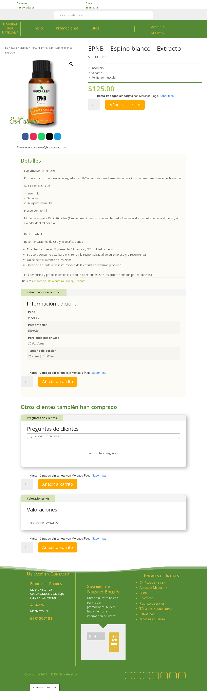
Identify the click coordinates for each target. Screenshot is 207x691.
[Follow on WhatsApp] (41, 136)
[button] (71, 64)
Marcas (24, 47)
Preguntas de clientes (42, 418)
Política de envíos (152, 603)
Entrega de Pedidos (46, 583)
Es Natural (11, 47)
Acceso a (157, 26)
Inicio (38, 28)
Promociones (67, 28)
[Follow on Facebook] (25, 136)
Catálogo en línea (152, 582)
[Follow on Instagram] (33, 136)
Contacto (90, 3)
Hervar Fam (37, 47)
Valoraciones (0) (38, 498)
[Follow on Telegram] (57, 136)
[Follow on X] (49, 136)
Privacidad (147, 613)
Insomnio (40, 281)
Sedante (80, 281)
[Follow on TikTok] (173, 675)
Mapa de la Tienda (152, 619)
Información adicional (43, 292)
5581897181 (41, 618)
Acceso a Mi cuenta (153, 587)
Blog (95, 28)
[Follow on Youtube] (182, 675)
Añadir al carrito (125, 104)
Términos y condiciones (155, 608)
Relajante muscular (60, 281)
